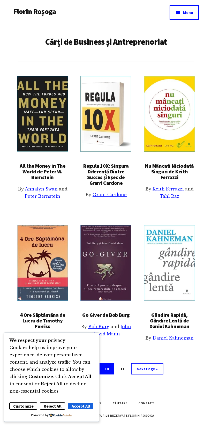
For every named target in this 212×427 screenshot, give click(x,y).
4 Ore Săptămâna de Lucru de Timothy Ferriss (42, 320)
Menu (188, 12)
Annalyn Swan (41, 189)
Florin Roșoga (34, 11)
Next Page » (147, 370)
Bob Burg (98, 326)
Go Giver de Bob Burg (106, 315)
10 (108, 368)
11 (124, 368)
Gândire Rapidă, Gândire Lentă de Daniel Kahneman (169, 320)
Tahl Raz (169, 196)
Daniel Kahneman (173, 338)
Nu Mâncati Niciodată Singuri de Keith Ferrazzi (169, 171)
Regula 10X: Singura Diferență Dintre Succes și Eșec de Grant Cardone (105, 174)
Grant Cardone (110, 194)
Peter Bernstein (42, 196)
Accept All (81, 406)
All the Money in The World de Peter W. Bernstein (43, 171)
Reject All (53, 406)
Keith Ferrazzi (168, 189)
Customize (23, 406)
